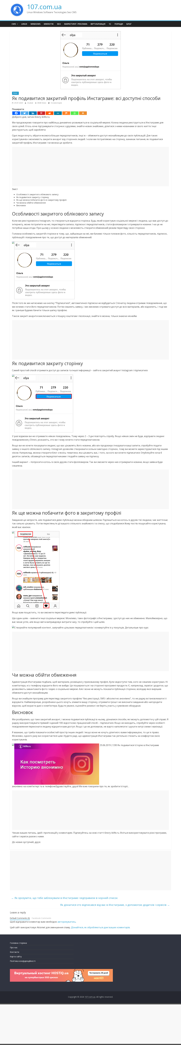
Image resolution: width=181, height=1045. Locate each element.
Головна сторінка (18, 943)
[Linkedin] (33, 113)
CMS (14, 24)
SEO (59, 24)
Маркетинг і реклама (75, 24)
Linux (24, 24)
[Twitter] (24, 113)
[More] (83, 113)
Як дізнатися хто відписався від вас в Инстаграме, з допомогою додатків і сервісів (115, 905)
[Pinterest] (41, 113)
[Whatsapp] (74, 113)
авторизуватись (67, 921)
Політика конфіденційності (22, 961)
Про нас (14, 947)
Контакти (14, 952)
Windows (35, 24)
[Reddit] (49, 113)
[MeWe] (58, 113)
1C (110, 24)
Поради (119, 24)
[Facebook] (16, 113)
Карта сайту (16, 956)
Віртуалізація (98, 24)
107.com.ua (44, 6)
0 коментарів (56, 103)
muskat (30, 103)
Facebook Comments (41, 918)
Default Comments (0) (20, 918)
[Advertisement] (90, 166)
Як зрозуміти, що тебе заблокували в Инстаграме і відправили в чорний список (64, 898)
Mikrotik (49, 24)
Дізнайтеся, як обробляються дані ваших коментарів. (100, 927)
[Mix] (66, 113)
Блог (129, 24)
